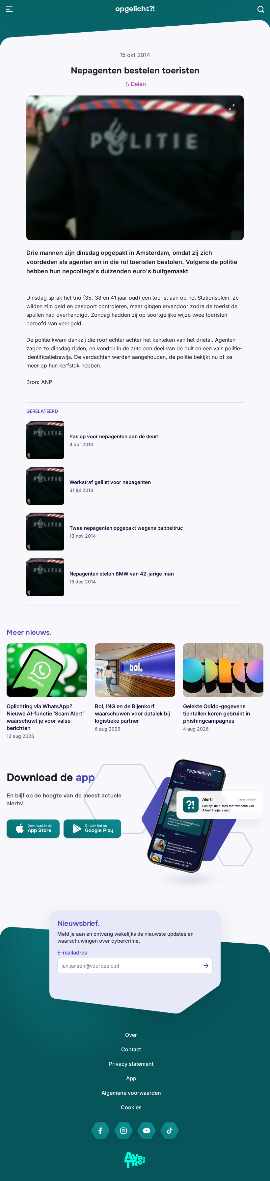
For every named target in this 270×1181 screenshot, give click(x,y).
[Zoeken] (261, 9)
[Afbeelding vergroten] (231, 107)
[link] (134, 9)
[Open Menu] (9, 9)
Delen (138, 84)
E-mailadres (72, 953)
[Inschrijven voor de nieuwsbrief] (206, 966)
